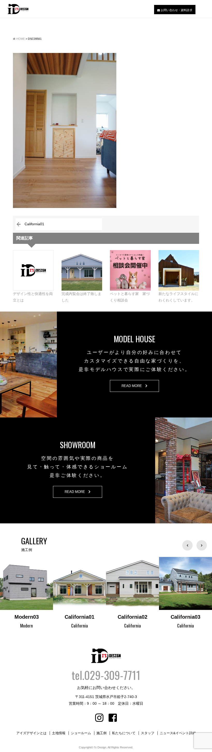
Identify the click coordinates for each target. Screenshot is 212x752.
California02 (79, 617)
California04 (185, 617)
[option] (26, 593)
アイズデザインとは (31, 733)
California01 (34, 224)
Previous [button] (187, 545)
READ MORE (133, 386)
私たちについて (123, 733)
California (26, 625)
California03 (132, 617)
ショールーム (81, 733)
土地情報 (58, 733)
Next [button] (201, 545)
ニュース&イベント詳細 (178, 733)
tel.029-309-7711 (106, 675)
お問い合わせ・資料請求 (176, 10)
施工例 (101, 733)
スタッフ (147, 733)
